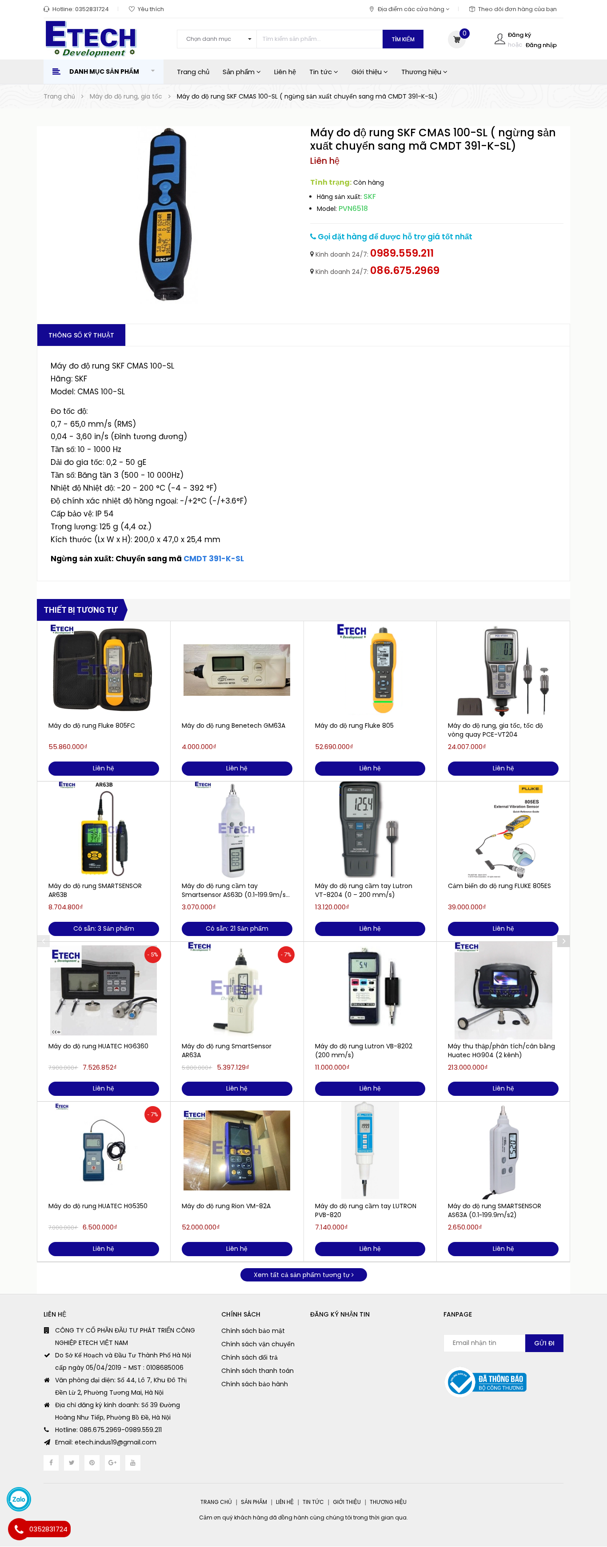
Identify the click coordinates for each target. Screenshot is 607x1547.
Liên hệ (285, 71)
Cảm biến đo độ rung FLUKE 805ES (499, 885)
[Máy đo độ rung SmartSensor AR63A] (237, 990)
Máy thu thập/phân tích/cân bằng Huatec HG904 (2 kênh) (501, 1050)
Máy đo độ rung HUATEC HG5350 (98, 1206)
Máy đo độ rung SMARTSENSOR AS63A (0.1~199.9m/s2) (494, 1210)
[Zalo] (19, 1499)
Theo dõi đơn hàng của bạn (517, 9)
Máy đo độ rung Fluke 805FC (91, 725)
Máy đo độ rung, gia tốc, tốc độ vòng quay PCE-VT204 (495, 730)
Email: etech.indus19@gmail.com (105, 1442)
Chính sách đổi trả (249, 1357)
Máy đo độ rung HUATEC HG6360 (98, 1046)
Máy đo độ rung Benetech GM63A (233, 725)
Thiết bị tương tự (80, 610)
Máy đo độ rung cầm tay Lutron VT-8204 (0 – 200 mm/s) (363, 890)
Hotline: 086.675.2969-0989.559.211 (108, 1429)
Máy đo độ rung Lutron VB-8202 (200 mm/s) (363, 1050)
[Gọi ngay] (19, 1529)
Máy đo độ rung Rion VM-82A (226, 1206)
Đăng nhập (541, 45)
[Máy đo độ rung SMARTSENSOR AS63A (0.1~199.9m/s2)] (503, 1150)
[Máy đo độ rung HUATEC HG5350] (104, 1150)
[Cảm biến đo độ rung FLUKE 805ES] (503, 830)
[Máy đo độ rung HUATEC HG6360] (104, 990)
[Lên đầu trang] (583, 1496)
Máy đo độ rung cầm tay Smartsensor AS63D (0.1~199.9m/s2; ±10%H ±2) (236, 890)
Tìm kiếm (403, 39)
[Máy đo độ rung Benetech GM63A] (237, 670)
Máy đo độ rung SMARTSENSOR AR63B (95, 890)
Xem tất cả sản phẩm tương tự (302, 1274)
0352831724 (92, 9)
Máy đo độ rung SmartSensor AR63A (227, 1050)
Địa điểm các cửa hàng (412, 9)
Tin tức (321, 71)
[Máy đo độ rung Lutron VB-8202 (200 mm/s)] (370, 990)
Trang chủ (193, 71)
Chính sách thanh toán (257, 1370)
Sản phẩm (239, 71)
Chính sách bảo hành (254, 1384)
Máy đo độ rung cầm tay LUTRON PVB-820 (365, 1210)
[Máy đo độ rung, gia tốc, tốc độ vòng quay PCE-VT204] (503, 670)
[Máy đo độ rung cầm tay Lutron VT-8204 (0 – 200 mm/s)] (370, 830)
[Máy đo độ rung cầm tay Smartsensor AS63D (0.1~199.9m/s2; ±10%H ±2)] (237, 830)
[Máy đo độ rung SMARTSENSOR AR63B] (104, 830)
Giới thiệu (367, 71)
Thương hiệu (422, 71)
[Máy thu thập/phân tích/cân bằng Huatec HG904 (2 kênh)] (503, 990)
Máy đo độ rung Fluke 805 (354, 725)
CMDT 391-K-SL (214, 558)
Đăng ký (519, 35)
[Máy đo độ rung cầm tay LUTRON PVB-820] (370, 1150)
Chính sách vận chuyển (258, 1344)
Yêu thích (151, 9)
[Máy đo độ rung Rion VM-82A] (237, 1150)
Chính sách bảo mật (253, 1330)
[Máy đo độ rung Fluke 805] (370, 670)
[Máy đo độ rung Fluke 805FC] (104, 670)
